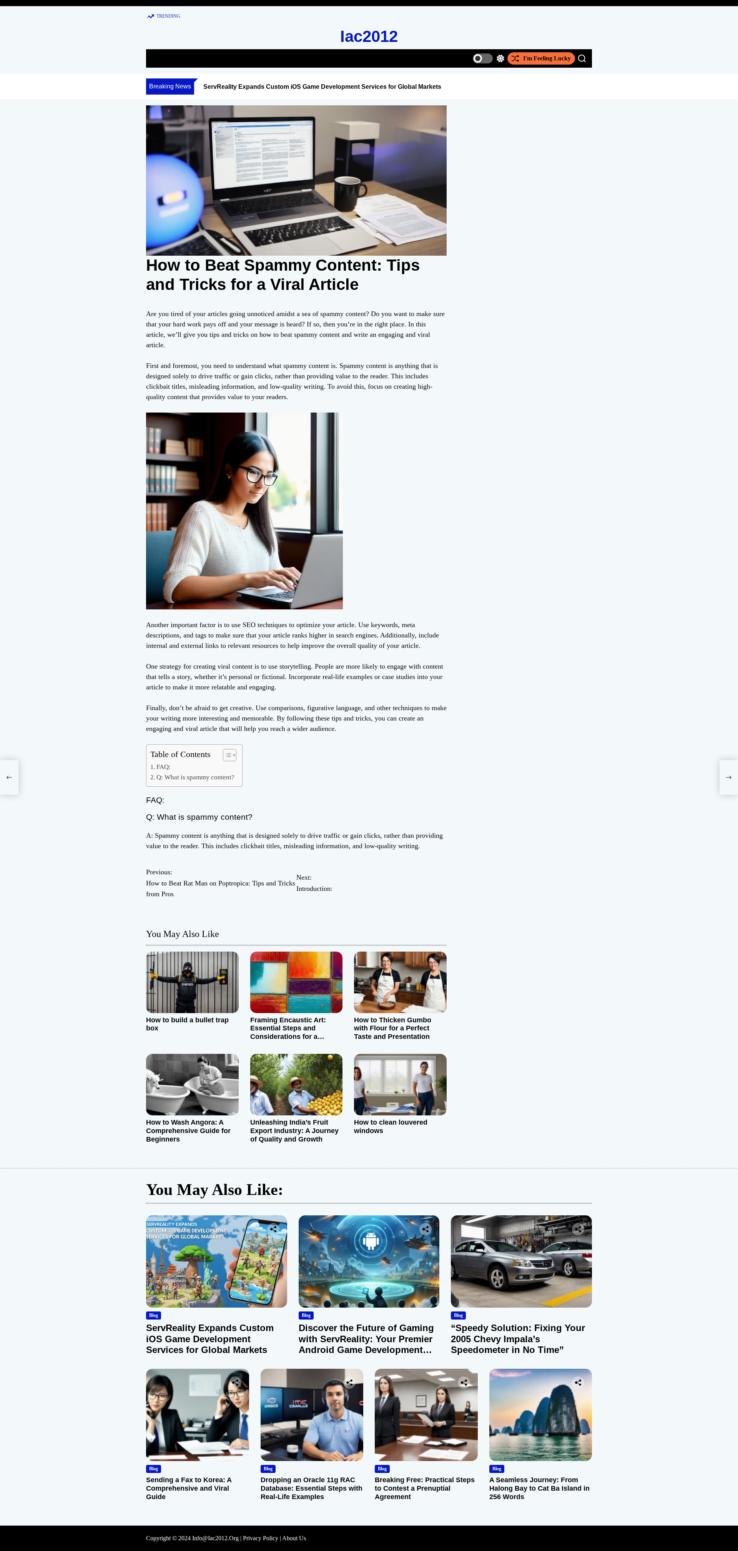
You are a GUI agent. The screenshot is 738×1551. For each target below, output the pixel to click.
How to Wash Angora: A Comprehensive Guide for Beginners (188, 1130)
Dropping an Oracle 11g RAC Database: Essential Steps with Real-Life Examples (311, 1488)
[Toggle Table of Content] (225, 755)
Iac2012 (369, 36)
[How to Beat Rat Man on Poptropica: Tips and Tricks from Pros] (9, 777)
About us (294, 1538)
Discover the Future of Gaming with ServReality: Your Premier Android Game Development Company (366, 1344)
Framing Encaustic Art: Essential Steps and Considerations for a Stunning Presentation (288, 1032)
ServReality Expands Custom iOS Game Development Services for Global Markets (322, 86)
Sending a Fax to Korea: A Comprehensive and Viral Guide (188, 1488)
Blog (153, 1315)
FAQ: (163, 767)
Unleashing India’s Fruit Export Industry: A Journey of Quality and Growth (294, 1130)
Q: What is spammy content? (195, 777)
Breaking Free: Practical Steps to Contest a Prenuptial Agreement (425, 1488)
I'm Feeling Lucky (547, 58)
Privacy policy (260, 1538)
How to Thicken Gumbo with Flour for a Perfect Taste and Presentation (392, 1028)
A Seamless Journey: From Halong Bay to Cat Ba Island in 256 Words (539, 1488)
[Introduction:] (729, 777)
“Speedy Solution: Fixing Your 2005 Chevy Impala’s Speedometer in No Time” (518, 1339)
